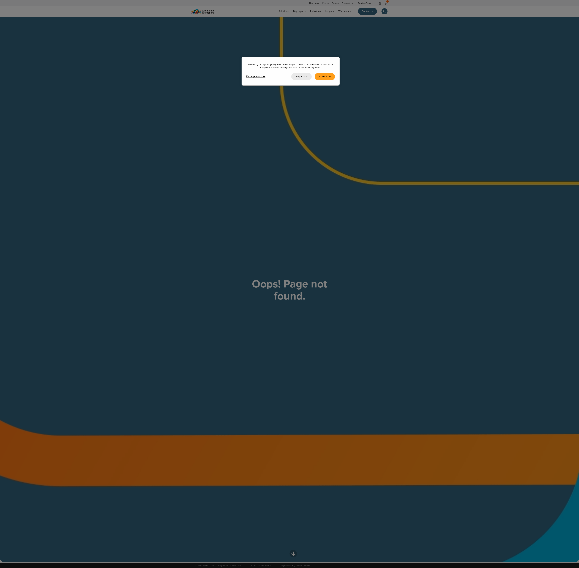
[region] (291, 71)
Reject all (301, 76)
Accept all (325, 76)
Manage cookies (255, 76)
